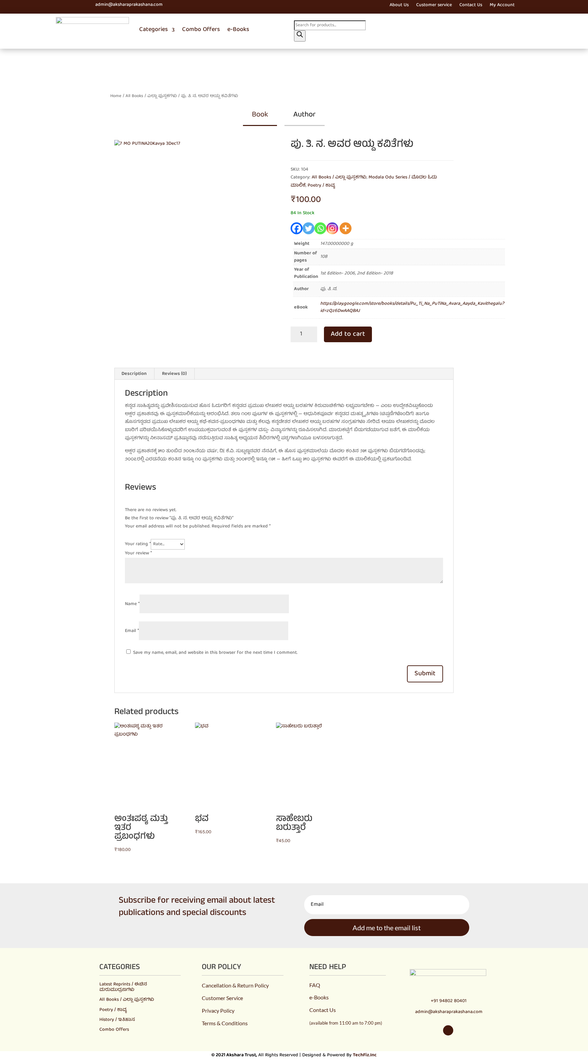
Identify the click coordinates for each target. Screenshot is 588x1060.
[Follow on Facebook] (52, 5)
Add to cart (348, 334)
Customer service (434, 6)
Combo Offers (201, 30)
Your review (138, 553)
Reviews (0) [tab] (174, 374)
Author (304, 115)
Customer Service (222, 998)
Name (132, 604)
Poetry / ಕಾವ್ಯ (321, 185)
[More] (345, 228)
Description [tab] (134, 374)
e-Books (238, 30)
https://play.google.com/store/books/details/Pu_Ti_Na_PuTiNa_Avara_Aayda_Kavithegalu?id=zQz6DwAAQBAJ (412, 307)
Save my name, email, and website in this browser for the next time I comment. (215, 653)
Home (115, 96)
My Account (502, 6)
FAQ (314, 985)
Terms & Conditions (225, 1023)
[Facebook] (297, 228)
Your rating (138, 544)
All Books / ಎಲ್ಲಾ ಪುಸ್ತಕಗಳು (151, 96)
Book (260, 115)
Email (132, 631)
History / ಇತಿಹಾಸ (117, 1020)
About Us (399, 6)
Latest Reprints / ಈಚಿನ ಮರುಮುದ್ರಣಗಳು (123, 987)
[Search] (300, 36)
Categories (153, 30)
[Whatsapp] (320, 228)
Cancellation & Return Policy (235, 985)
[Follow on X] (64, 5)
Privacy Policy (218, 1010)
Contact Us (470, 6)
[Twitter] (308, 228)
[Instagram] (332, 228)
